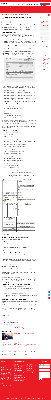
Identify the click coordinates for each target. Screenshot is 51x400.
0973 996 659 (4, 389)
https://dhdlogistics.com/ (9, 320)
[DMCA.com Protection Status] (25, 397)
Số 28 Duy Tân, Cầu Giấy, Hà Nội (17, 4)
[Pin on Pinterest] (21, 328)
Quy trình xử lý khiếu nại (17, 366)
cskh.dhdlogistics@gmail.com (39, 0)
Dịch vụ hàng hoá (44, 26)
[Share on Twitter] (17, 328)
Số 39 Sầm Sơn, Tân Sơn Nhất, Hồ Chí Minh (30, 4)
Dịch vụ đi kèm (45, 29)
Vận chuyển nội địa (44, 37)
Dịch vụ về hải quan (44, 22)
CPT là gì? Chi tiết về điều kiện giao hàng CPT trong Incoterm (18, 353)
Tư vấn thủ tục (28, 7)
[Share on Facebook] (15, 328)
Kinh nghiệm (38, 7)
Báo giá (33, 7)
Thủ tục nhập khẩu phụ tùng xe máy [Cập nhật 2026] (46, 45)
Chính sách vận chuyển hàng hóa (18, 373)
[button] (49, 9)
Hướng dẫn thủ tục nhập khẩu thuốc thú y (46, 59)
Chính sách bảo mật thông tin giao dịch (18, 381)
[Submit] (49, 15)
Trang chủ (3, 14)
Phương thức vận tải (30, 370)
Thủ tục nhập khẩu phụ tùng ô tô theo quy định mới (46, 55)
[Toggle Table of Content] (11, 22)
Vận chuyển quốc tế (44, 33)
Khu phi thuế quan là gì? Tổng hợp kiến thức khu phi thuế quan (7, 353)
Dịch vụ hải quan (10, 7)
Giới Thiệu (3, 7)
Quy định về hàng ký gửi (17, 370)
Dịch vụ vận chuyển (19, 7)
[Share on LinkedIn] (23, 328)
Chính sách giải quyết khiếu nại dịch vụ (19, 378)
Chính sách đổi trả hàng (17, 375)
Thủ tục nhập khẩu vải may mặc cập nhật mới (46, 63)
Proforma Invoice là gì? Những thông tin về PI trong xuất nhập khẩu (19, 342)
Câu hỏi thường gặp (17, 364)
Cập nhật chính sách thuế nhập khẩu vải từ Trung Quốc (46, 68)
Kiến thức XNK (45, 7)
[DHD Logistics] (6, 4)
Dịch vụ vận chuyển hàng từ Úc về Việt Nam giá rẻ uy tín (46, 50)
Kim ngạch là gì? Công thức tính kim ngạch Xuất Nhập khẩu (30, 353)
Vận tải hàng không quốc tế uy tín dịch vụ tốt (17, 234)
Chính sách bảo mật (17, 368)
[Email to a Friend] (19, 328)
